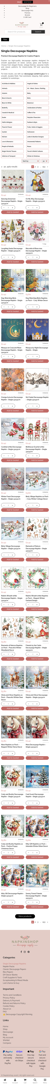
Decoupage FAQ (27, 10)
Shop (5, 1029)
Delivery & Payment (11, 1000)
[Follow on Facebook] (21, 952)
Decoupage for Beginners (27, 6)
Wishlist (6, 1040)
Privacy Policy (9, 998)
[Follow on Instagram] (25, 952)
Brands (27, 15)
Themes (27, 13)
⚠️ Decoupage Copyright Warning (17, 1014)
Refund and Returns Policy (14, 1003)
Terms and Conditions (12, 995)
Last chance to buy (11, 983)
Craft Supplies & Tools (12, 977)
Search (38, 32)
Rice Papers (8, 972)
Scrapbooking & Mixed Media (15, 980)
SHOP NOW (28, 2)
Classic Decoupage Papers (14, 969)
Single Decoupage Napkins (14, 964)
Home (3, 46)
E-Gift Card (27, 17)
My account (8, 1037)
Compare (7, 1043)
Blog (27, 8)
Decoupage (8, 1032)
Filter (5, 39)
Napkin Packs (8, 966)
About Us (7, 1009)
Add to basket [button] (13, 212)
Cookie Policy (9, 1006)
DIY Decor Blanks (10, 975)
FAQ (5, 1012)
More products (25, 916)
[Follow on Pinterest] (29, 952)
